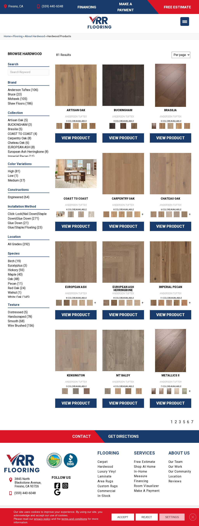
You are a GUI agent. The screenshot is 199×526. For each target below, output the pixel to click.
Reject (146, 517)
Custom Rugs (108, 486)
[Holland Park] (76, 350)
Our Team (175, 462)
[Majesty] (128, 390)
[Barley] (161, 302)
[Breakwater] (70, 214)
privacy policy (42, 518)
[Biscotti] (66, 302)
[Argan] (170, 85)
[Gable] (169, 214)
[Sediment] (129, 214)
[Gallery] (114, 214)
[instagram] (65, 486)
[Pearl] (177, 390)
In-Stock (104, 496)
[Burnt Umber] (67, 125)
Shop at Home (145, 466)
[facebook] (57, 486)
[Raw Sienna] (92, 125)
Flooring (18, 36)
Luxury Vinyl (107, 471)
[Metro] (89, 302)
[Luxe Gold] (161, 390)
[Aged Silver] (170, 350)
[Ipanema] (178, 125)
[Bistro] (74, 302)
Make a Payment (146, 491)
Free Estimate (144, 462)
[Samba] (187, 125)
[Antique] (170, 261)
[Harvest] (184, 302)
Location (175, 476)
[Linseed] (84, 125)
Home (7, 36)
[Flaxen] (177, 302)
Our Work (175, 466)
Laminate (104, 476)
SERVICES (144, 453)
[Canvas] (75, 125)
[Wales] (123, 125)
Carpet (102, 462)
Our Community (179, 471)
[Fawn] (169, 302)
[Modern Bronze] (169, 390)
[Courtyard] (161, 214)
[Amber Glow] (123, 173)
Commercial (106, 491)
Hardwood (105, 466)
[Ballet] (76, 261)
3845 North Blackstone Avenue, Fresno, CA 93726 (28, 482)
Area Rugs (105, 481)
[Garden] (177, 214)
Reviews (175, 481)
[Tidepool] (81, 214)
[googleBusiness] (57, 492)
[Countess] (117, 390)
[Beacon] (76, 173)
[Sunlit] (137, 214)
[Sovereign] (138, 390)
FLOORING (108, 453)
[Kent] (123, 85)
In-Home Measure (140, 474)
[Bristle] (76, 85)
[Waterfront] (91, 214)
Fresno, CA (15, 6)
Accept (122, 517)
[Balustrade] (170, 173)
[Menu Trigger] (184, 21)
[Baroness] (123, 350)
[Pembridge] (76, 390)
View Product (76, 138)
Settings (172, 517)
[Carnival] (82, 302)
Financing (141, 481)
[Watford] (87, 390)
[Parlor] (184, 214)
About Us (179, 453)
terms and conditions (74, 518)
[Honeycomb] (121, 214)
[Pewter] (184, 390)
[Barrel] (162, 125)
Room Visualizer (146, 486)
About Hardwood (35, 36)
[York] (134, 125)
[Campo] (170, 125)
